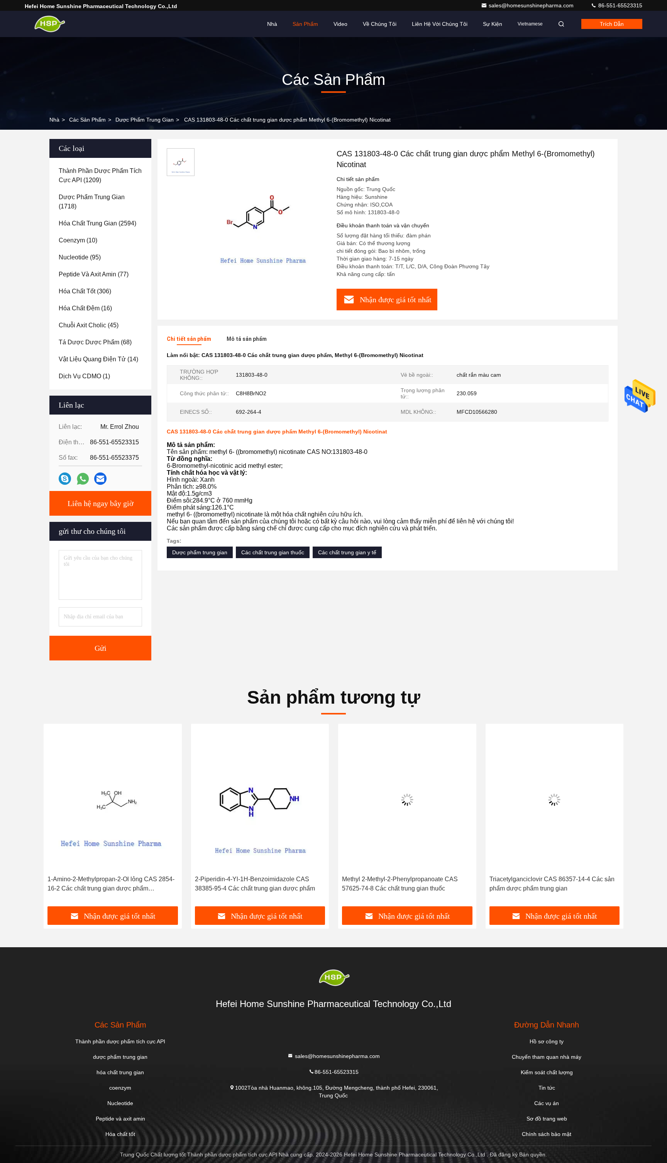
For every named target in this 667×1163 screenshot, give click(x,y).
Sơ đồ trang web (546, 1119)
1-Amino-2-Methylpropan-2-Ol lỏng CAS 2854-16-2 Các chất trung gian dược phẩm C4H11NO (110, 884)
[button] (57, 818)
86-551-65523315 (619, 5)
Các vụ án (546, 1103)
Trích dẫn (612, 24)
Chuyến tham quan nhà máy (546, 1057)
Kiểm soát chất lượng (547, 1072)
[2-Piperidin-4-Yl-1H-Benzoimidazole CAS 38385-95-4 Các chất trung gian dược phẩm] (260, 800)
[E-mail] (100, 479)
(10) (78, 240)
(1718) (92, 202)
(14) (98, 359)
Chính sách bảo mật (546, 1134)
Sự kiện (492, 24)
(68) (95, 342)
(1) (84, 376)
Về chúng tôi (379, 24)
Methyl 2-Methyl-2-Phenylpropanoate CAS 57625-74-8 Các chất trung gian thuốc (400, 884)
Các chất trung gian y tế (347, 552)
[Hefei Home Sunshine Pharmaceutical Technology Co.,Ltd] (49, 24)
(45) (89, 325)
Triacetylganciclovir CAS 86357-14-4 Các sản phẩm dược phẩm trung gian (552, 884)
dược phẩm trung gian (144, 120)
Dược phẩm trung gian (199, 552)
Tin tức (546, 1088)
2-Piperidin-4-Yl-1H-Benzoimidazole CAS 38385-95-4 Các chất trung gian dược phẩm (255, 884)
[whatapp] (83, 479)
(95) (80, 257)
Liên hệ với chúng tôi (439, 24)
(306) (85, 291)
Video (340, 24)
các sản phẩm (87, 120)
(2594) (97, 223)
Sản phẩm (305, 24)
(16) (85, 308)
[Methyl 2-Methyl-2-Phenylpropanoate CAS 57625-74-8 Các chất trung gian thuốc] (407, 800)
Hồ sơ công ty (547, 1041)
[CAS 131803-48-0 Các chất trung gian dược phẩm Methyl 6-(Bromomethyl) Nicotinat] (262, 213)
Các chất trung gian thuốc (272, 552)
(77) (94, 274)
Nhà (272, 24)
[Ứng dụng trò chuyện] (65, 479)
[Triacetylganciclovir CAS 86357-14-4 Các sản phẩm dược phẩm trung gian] (554, 800)
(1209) (100, 175)
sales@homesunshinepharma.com (532, 5)
